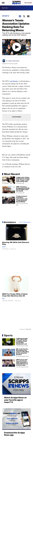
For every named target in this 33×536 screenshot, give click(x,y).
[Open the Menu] (3, 2)
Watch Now (27, 2)
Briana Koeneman (13, 61)
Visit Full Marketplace (25, 222)
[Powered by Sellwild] (28, 329)
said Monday (13, 81)
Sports (5, 16)
